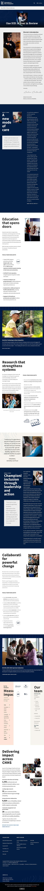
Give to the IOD (5, 851)
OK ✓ (22, 888)
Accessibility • (22, 864)
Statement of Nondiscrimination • (31, 864)
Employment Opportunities (7, 843)
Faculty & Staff (5, 845)
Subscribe (4, 854)
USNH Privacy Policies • (7, 864)
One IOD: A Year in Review (8, 8)
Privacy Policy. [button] (34, 886)
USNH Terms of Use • (15, 864)
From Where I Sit (5, 848)
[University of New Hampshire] (8, 3)
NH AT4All (32, 840)
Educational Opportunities (7, 840)
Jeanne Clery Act (6, 865)
